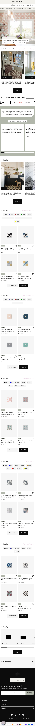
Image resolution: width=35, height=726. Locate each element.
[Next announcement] (32, 2)
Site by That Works (27, 718)
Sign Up (29, 692)
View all (17, 652)
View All (17, 90)
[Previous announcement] (3, 2)
